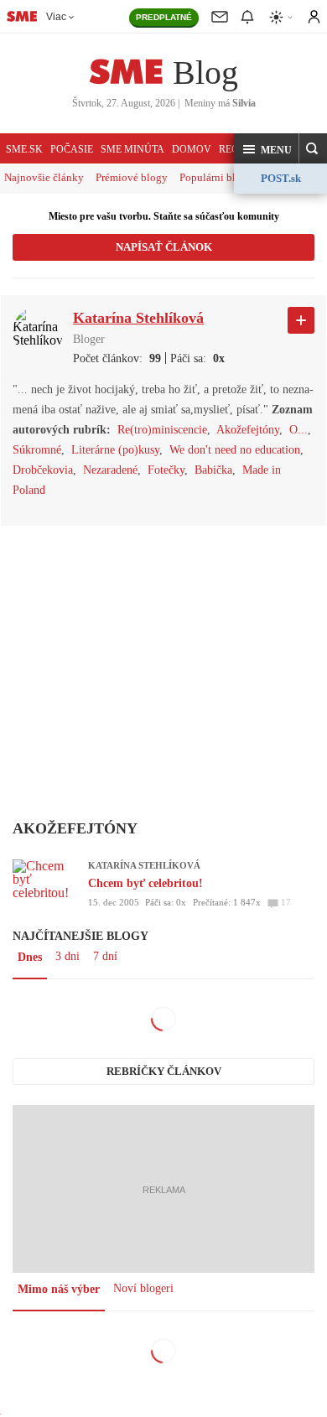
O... (298, 429)
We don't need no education (234, 450)
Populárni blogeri (219, 177)
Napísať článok (164, 247)
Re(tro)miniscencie (162, 429)
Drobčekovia (43, 470)
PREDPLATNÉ (164, 17)
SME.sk (24, 149)
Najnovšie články (44, 177)
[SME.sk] (22, 16)
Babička (213, 470)
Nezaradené (110, 470)
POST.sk (281, 178)
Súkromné (37, 450)
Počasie (71, 149)
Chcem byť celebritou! (145, 883)
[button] (266, 149)
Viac (56, 17)
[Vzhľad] (281, 17)
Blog (205, 72)
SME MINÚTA (132, 149)
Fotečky (166, 470)
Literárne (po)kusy (115, 450)
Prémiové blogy (132, 177)
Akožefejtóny (247, 429)
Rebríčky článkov (163, 1071)
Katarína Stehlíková (144, 865)
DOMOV (191, 149)
